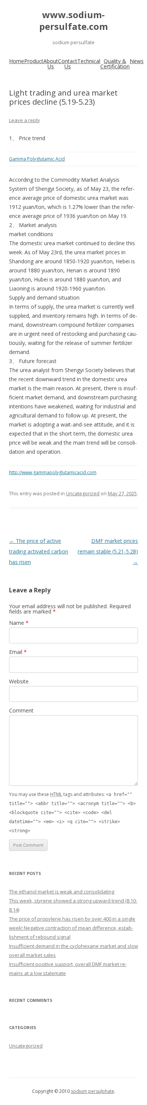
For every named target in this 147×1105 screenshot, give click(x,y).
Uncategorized (83, 493)
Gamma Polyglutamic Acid (37, 159)
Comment (21, 710)
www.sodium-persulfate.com (73, 20)
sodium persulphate (92, 1091)
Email (18, 651)
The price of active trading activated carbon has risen (38, 551)
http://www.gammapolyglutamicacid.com (52, 472)
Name (19, 622)
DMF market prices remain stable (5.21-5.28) (108, 551)
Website (19, 681)
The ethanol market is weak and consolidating (61, 891)
